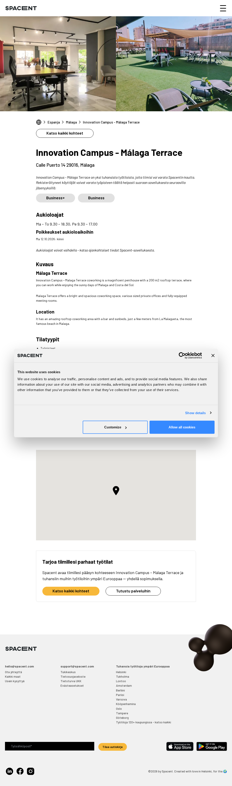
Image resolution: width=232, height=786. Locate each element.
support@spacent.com (77, 666)
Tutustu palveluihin (133, 590)
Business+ (55, 197)
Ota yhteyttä (13, 672)
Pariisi (120, 695)
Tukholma (122, 676)
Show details (195, 413)
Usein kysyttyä (14, 681)
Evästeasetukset (72, 685)
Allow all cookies (182, 427)
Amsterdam (124, 685)
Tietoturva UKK (70, 681)
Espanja (54, 122)
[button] (116, 490)
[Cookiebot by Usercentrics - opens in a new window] (182, 355)
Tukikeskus (68, 672)
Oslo (119, 708)
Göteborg (122, 718)
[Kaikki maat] (38, 122)
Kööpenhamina (126, 704)
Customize (112, 427)
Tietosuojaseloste (72, 676)
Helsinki (121, 672)
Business (96, 197)
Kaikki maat (13, 676)
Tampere (122, 713)
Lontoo (121, 681)
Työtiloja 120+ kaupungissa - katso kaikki (143, 722)
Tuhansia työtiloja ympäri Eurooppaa (143, 666)
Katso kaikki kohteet (64, 133)
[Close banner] (213, 355)
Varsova (121, 699)
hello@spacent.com (19, 666)
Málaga (71, 122)
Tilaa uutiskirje (112, 747)
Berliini (120, 690)
